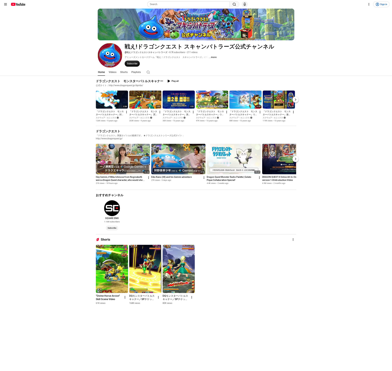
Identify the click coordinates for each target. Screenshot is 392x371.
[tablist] (196, 72)
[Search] (234, 4)
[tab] (101, 72)
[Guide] (5, 4)
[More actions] (126, 112)
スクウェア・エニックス (106, 118)
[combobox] (189, 4)
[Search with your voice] (245, 4)
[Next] (295, 100)
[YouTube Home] (18, 4)
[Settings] (369, 4)
